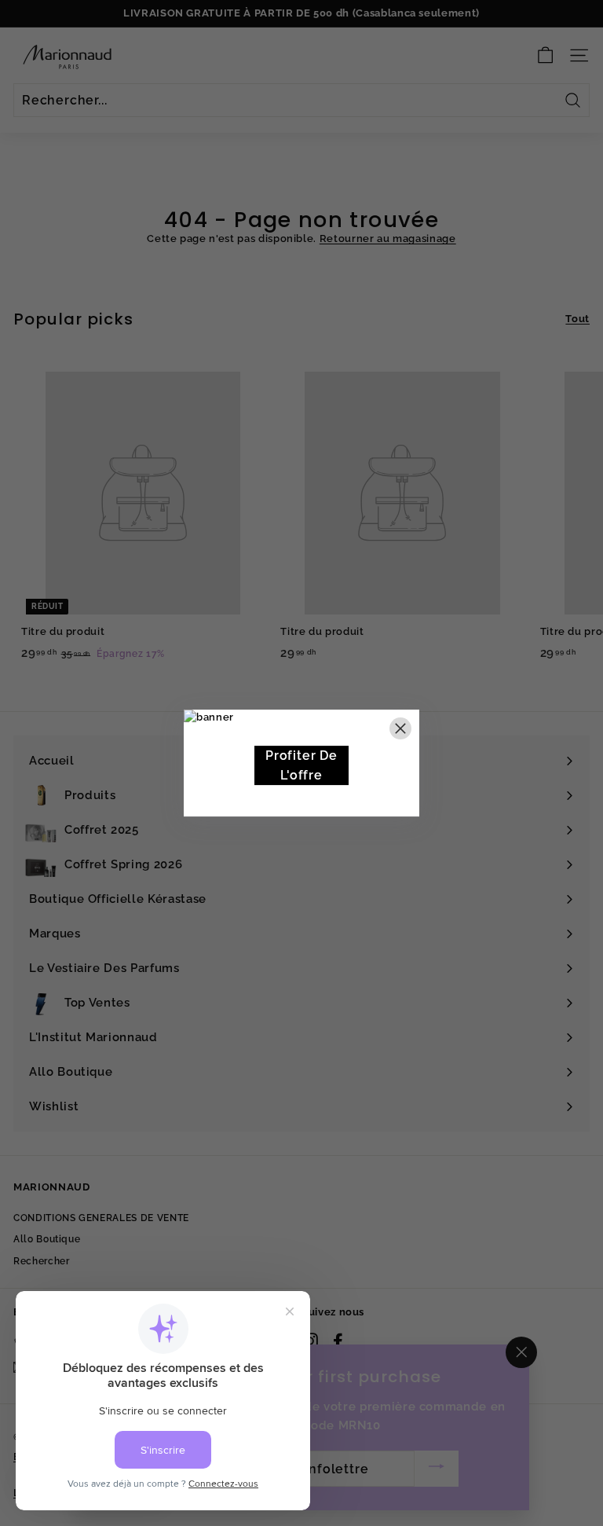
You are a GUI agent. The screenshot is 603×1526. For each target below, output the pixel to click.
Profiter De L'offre (301, 765)
